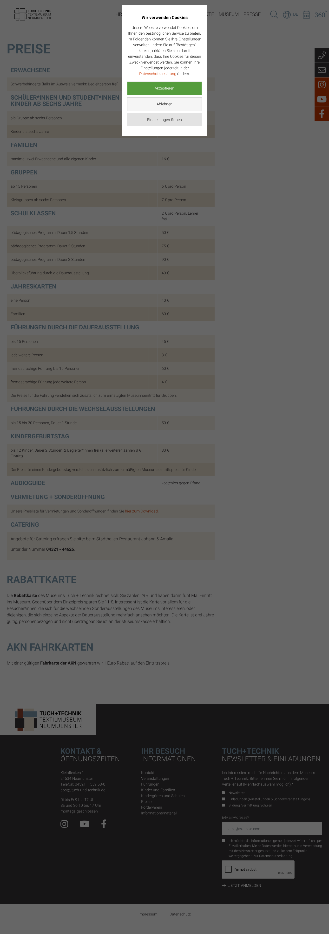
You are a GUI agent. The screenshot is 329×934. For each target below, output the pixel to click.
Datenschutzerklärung (157, 74)
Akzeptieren (164, 88)
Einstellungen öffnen (164, 120)
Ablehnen (164, 104)
